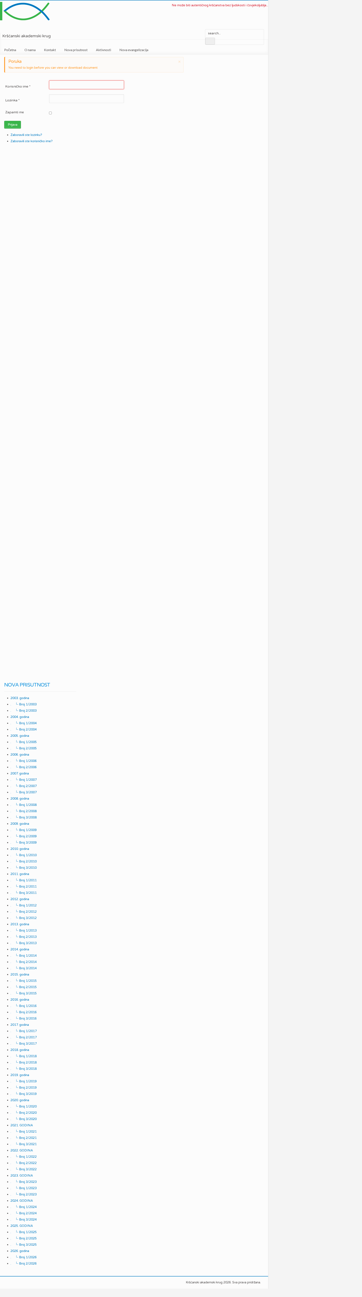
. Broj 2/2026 (23, 1263)
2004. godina (19, 717)
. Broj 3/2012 (23, 918)
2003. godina (19, 698)
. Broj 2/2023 (23, 1194)
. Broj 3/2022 (23, 1169)
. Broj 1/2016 (23, 1006)
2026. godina (19, 1251)
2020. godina (19, 1100)
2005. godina (19, 736)
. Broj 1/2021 (23, 1131)
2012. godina (19, 899)
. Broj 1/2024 (23, 1207)
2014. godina (19, 949)
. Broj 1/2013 (23, 930)
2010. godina (19, 849)
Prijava (12, 124)
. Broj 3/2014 (23, 968)
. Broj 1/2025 (23, 1232)
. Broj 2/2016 (23, 1012)
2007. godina (19, 773)
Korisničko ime (18, 86)
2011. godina (19, 874)
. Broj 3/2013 (23, 943)
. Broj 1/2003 (23, 704)
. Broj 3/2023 (23, 1182)
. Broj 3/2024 (23, 1219)
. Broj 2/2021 (23, 1138)
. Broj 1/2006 (23, 761)
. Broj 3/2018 (23, 1069)
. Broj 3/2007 (23, 792)
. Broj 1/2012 (23, 905)
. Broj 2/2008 (23, 811)
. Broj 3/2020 (23, 1119)
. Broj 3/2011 (23, 893)
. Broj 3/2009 (23, 842)
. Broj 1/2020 (23, 1106)
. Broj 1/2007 (23, 780)
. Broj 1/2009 (23, 830)
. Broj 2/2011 (23, 886)
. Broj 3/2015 (23, 993)
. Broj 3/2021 (23, 1144)
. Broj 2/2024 (23, 1213)
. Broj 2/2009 (23, 836)
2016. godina (19, 999)
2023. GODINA (21, 1175)
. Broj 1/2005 (23, 742)
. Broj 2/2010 (23, 861)
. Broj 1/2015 (23, 981)
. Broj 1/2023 (23, 1188)
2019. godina (19, 1075)
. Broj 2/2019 (23, 1087)
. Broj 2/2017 (23, 1037)
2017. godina (19, 1025)
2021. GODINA (21, 1125)
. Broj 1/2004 (23, 723)
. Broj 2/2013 (23, 937)
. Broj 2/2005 (23, 748)
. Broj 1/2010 (23, 855)
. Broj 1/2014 (23, 956)
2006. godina (19, 754)
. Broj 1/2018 (23, 1056)
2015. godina (19, 974)
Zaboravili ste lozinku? (26, 135)
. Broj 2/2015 (23, 987)
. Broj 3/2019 (23, 1094)
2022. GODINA (21, 1150)
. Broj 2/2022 (23, 1163)
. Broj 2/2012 (23, 912)
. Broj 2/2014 (23, 962)
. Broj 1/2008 (23, 805)
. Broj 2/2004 (23, 729)
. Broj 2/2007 (23, 786)
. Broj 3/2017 (23, 1043)
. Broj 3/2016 (23, 1018)
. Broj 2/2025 (23, 1238)
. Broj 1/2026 (23, 1257)
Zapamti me (14, 112)
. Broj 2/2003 (23, 710)
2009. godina (19, 824)
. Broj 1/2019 (23, 1081)
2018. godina (19, 1050)
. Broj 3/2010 (23, 868)
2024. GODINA (21, 1201)
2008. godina (19, 798)
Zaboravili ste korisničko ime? (31, 141)
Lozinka (12, 100)
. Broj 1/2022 (23, 1157)
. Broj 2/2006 (23, 767)
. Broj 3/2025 (23, 1245)
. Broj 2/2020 (23, 1113)
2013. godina (19, 924)
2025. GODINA (21, 1226)
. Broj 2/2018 (23, 1062)
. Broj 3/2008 (23, 817)
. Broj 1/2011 (23, 880)
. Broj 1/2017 (23, 1031)
